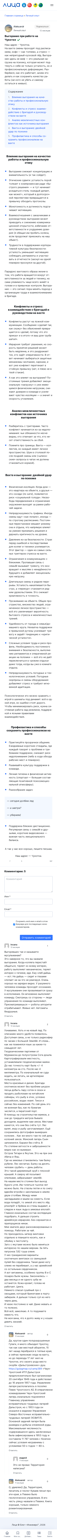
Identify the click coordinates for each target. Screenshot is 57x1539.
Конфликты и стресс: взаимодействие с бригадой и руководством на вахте (27, 112)
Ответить (8, 1016)
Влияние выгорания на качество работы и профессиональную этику (28, 101)
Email (7, 909)
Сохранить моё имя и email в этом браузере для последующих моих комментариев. (32, 924)
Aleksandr (20, 1333)
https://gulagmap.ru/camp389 (25, 1368)
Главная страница (14, 15)
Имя (7, 896)
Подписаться (42, 26)
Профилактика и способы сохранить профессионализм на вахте (27, 139)
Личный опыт (32, 15)
